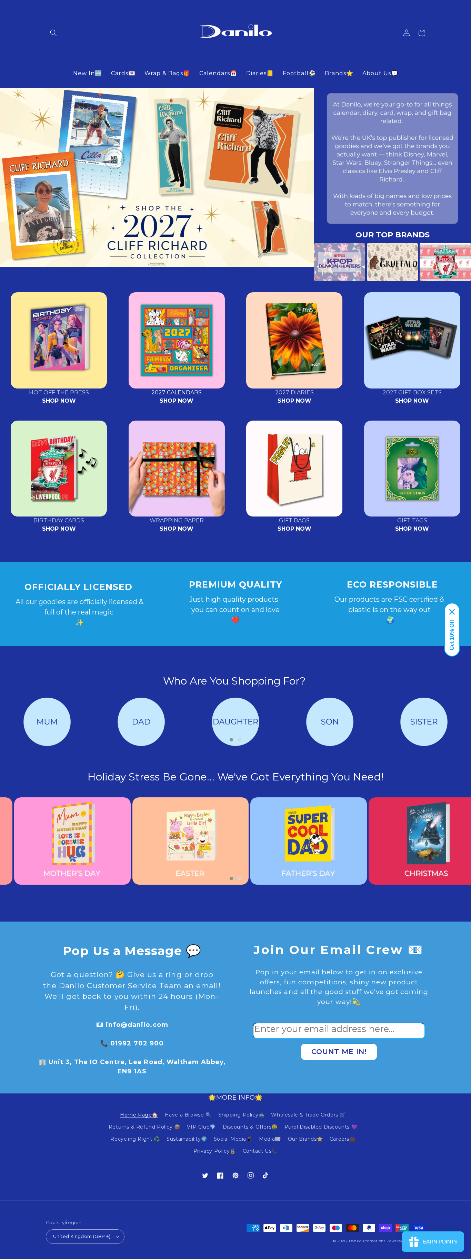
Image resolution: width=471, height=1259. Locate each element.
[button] (53, 32)
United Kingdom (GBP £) (82, 1236)
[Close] (452, 611)
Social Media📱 (233, 1139)
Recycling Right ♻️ (135, 1139)
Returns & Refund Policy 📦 (144, 1127)
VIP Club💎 (201, 1127)
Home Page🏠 (139, 1115)
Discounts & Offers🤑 (250, 1127)
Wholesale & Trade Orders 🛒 (308, 1115)
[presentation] (303, 262)
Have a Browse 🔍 (188, 1115)
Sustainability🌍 (187, 1139)
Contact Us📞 (260, 1151)
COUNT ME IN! (339, 1051)
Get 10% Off (452, 635)
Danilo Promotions (367, 1241)
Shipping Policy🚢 (241, 1115)
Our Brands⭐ (305, 1139)
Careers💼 (342, 1139)
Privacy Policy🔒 (214, 1151)
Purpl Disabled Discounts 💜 (321, 1127)
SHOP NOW (59, 400)
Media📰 (270, 1139)
